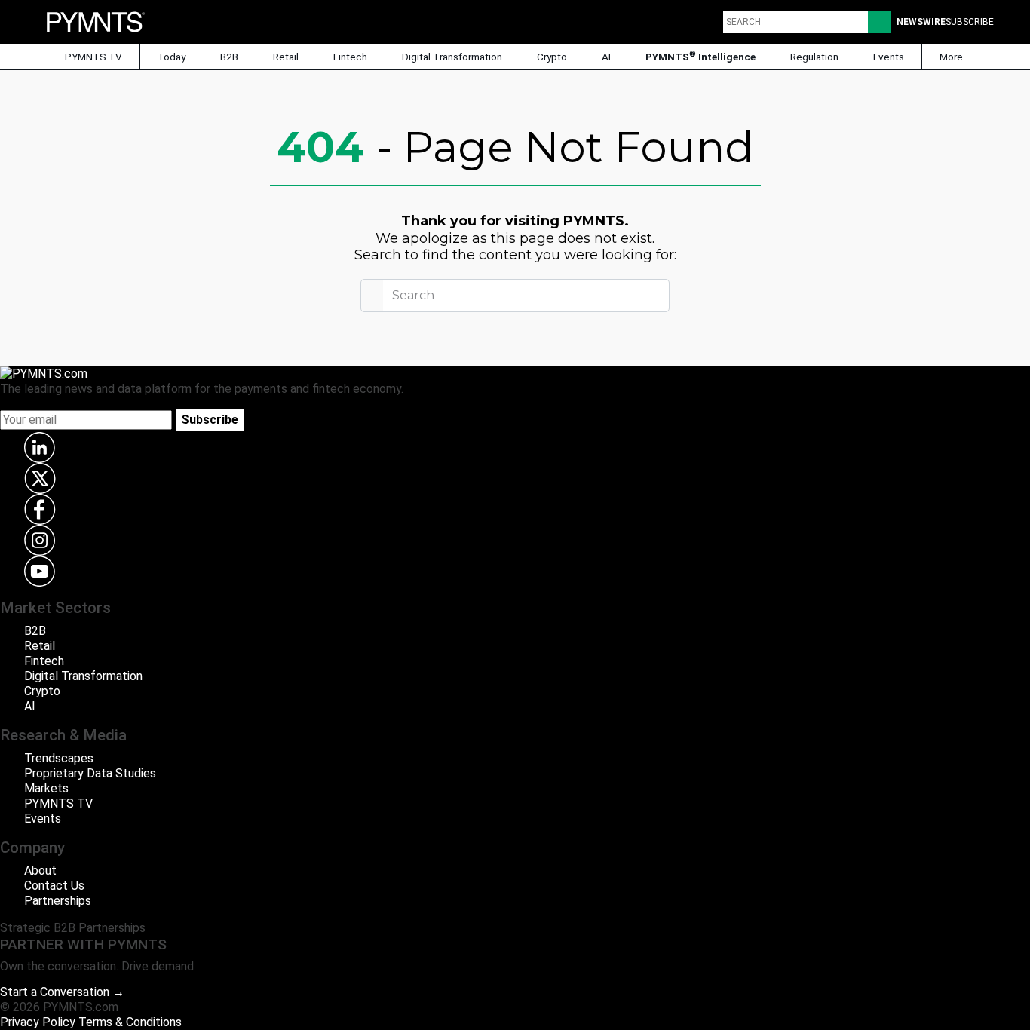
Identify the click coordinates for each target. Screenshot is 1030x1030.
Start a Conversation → (62, 992)
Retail (286, 57)
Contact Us (54, 885)
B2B (229, 57)
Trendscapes (58, 758)
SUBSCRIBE (970, 22)
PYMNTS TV (92, 57)
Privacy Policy (37, 1022)
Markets (46, 788)
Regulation (814, 57)
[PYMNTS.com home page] (96, 21)
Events (888, 57)
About (40, 870)
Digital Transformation (452, 57)
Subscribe (209, 419)
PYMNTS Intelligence (700, 56)
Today (171, 57)
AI (606, 57)
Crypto (552, 57)
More (952, 57)
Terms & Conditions (130, 1022)
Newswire (921, 22)
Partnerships (57, 901)
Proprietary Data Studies (90, 773)
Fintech (350, 57)
